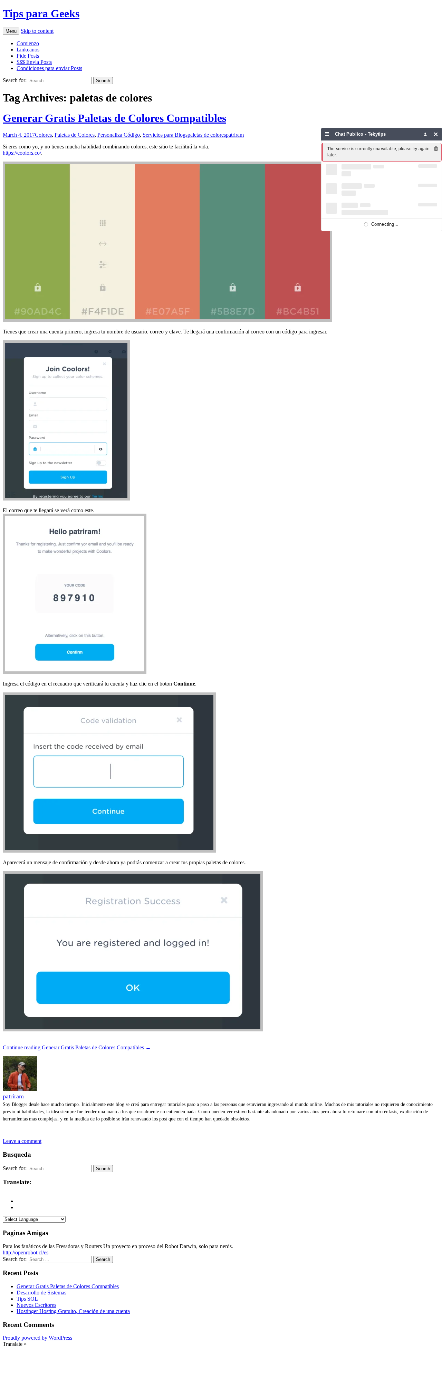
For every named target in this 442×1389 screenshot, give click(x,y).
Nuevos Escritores (36, 1305)
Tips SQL (27, 1299)
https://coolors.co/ (22, 153)
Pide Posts (28, 56)
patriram (235, 135)
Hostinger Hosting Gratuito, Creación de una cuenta (73, 1311)
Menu (11, 31)
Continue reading (77, 1047)
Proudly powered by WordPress (37, 1338)
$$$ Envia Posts (34, 62)
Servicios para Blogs (165, 135)
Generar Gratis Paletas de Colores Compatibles (114, 118)
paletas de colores (207, 135)
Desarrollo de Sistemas (41, 1292)
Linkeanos (28, 49)
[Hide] (436, 134)
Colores (43, 135)
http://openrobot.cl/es (25, 1252)
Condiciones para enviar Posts (49, 68)
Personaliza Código (118, 135)
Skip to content (37, 31)
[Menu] (327, 134)
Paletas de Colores (75, 135)
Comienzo (28, 43)
